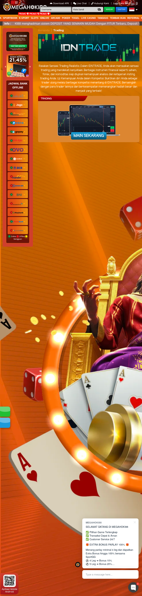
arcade (55, 18)
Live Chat (81, 3)
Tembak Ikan (118, 18)
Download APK (61, 3)
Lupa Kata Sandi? (122, 3)
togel (75, 18)
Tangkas (102, 18)
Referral (133, 18)
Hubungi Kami (101, 3)
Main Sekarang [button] (89, 136)
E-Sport (24, 18)
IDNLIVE (44, 18)
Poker (66, 18)
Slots (34, 18)
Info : (7, 23)
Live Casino (88, 18)
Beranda (44, 30)
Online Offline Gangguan (17, 237)
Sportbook (10, 18)
